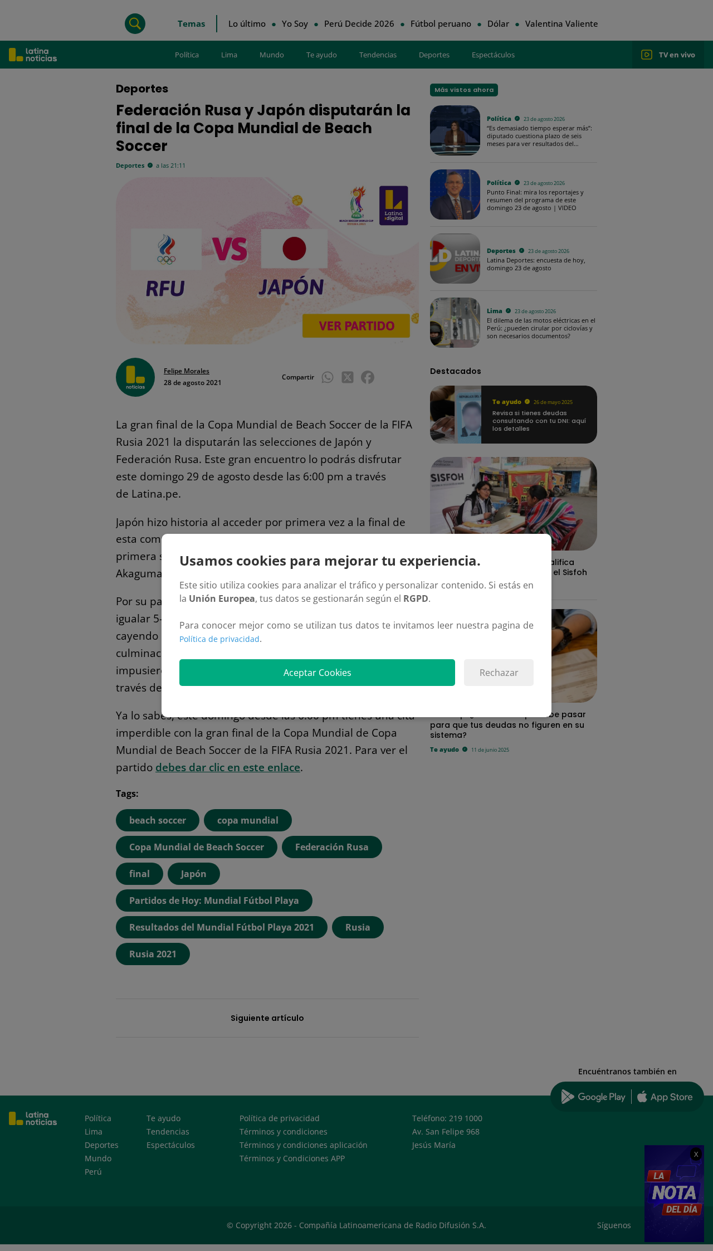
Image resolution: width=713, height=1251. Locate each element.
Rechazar (499, 672)
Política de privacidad (219, 639)
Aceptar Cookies (317, 672)
